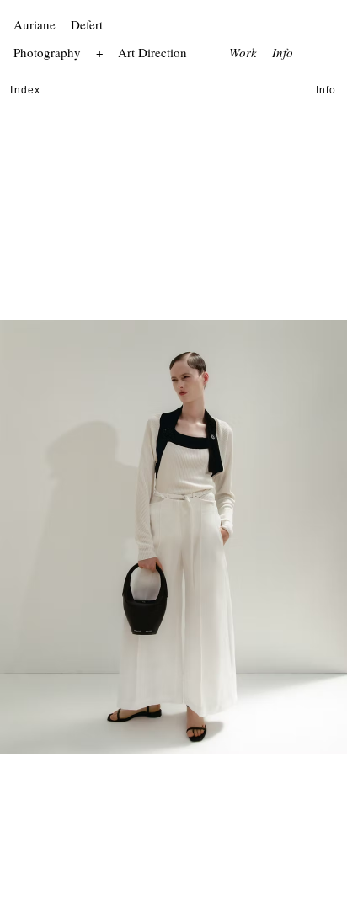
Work (243, 52)
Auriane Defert (60, 24)
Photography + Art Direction (101, 52)
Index (25, 90)
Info (282, 52)
